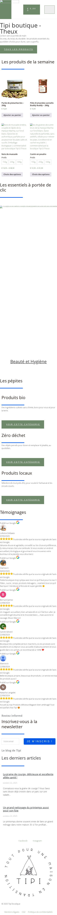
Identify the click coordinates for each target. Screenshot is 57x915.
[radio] (5, 162)
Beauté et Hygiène (28, 361)
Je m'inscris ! (39, 741)
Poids (4, 157)
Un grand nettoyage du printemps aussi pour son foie (26, 809)
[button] (19, 9)
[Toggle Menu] (49, 9)
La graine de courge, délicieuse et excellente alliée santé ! (28, 776)
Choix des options (12, 174)
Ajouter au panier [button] (12, 115)
